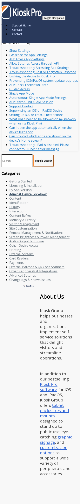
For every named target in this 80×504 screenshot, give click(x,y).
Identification (18, 203)
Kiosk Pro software (48, 386)
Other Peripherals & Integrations (33, 271)
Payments (16, 262)
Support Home (21, 25)
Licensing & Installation (26, 185)
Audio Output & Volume (26, 241)
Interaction (17, 211)
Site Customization (23, 228)
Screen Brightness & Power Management (39, 237)
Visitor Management (24, 224)
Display (14, 207)
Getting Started (20, 181)
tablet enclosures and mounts (54, 410)
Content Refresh (21, 215)
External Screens (21, 254)
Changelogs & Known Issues (30, 280)
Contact (17, 30)
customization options (53, 450)
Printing (15, 250)
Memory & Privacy (22, 220)
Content (15, 198)
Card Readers (19, 258)
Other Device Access (23, 245)
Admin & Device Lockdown (28, 194)
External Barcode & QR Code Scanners (36, 267)
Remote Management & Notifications (36, 233)
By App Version (20, 190)
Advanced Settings (22, 275)
